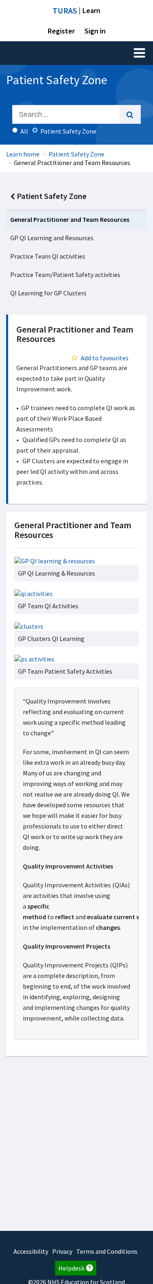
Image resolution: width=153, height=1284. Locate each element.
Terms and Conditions (106, 1251)
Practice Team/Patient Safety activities (65, 274)
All (24, 131)
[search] (130, 114)
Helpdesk (71, 1268)
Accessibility (30, 1251)
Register (61, 31)
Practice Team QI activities (47, 256)
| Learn (76, 10)
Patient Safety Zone (76, 154)
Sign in (95, 31)
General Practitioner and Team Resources (69, 219)
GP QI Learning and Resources (51, 238)
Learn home (23, 154)
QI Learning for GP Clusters (48, 293)
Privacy (62, 1251)
